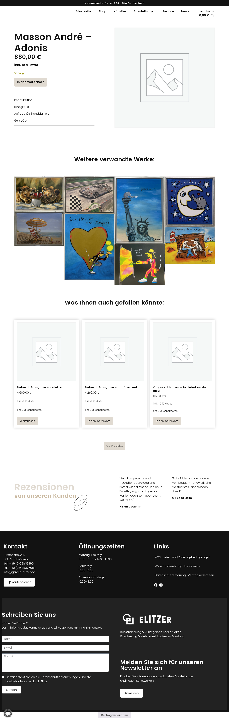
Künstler (120, 11)
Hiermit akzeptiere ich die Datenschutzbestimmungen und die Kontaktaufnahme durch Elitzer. (48, 679)
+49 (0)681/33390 (21, 563)
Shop (102, 11)
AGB (158, 557)
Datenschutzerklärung (170, 575)
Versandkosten (32, 409)
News (185, 11)
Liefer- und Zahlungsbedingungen (186, 557)
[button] (8, 713)
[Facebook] (155, 585)
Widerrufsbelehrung (168, 566)
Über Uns (203, 11)
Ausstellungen (144, 11)
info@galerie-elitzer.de (19, 572)
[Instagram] (161, 585)
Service (168, 11)
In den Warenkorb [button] (99, 421)
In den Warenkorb (30, 82)
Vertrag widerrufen (201, 575)
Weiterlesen (27, 421)
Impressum (192, 566)
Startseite (83, 11)
